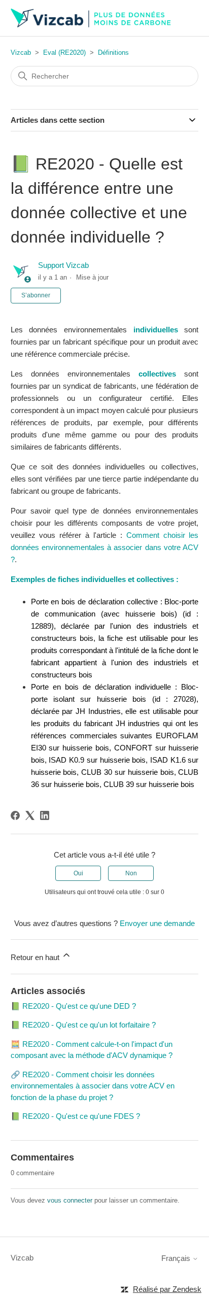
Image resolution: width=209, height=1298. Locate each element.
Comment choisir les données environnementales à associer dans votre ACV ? (105, 547)
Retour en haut (36, 957)
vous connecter (69, 1200)
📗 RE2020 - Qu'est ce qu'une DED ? (73, 1006)
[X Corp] (29, 815)
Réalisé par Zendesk (167, 1289)
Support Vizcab (63, 265)
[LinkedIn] (44, 815)
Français (176, 1258)
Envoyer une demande (157, 923)
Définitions (113, 52)
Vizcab (21, 52)
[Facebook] (15, 815)
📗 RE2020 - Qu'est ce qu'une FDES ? (75, 1116)
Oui (78, 873)
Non (131, 873)
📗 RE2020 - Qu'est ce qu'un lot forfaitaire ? (83, 1024)
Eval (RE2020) (64, 52)
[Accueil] (91, 18)
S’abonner (35, 295)
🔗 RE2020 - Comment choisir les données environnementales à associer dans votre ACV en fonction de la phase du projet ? (93, 1086)
